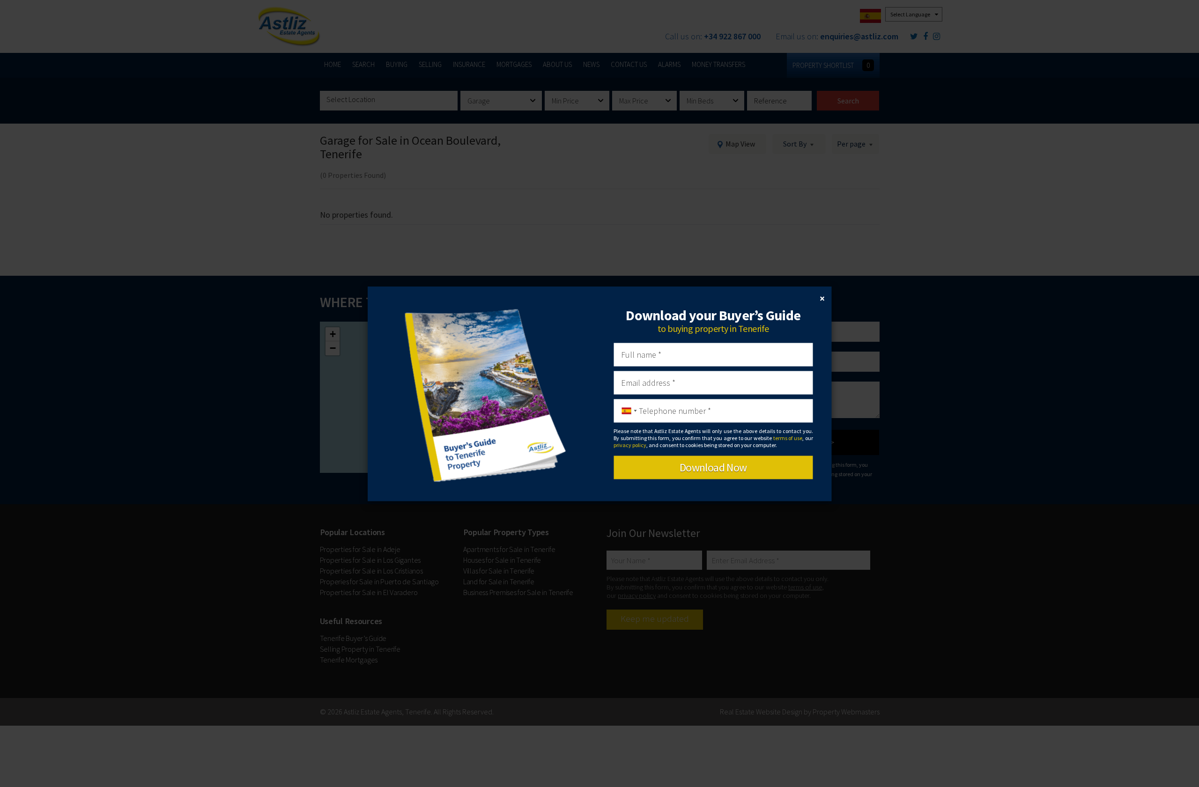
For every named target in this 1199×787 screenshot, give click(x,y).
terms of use (787, 437)
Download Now (713, 467)
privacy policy (630, 445)
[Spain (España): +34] (626, 410)
